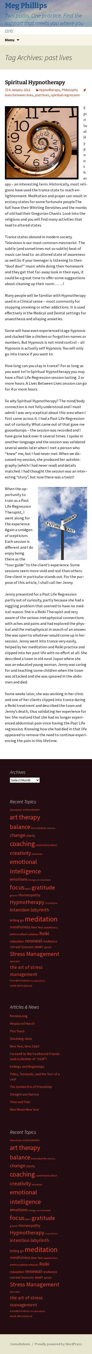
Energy (32, 879)
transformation (20, 980)
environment (44, 879)
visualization (38, 980)
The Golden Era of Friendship (31, 1087)
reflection (33, 934)
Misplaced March (22, 1023)
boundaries (38, 828)
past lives (42, 95)
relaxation (17, 941)
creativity (20, 852)
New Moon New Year (24, 1109)
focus (17, 887)
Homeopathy (29, 895)
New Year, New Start (24, 1046)
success (15, 961)
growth (14, 895)
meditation (41, 918)
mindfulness (20, 927)
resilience (50, 941)
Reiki (44, 933)
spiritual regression (65, 95)
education (37, 854)
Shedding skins (21, 1038)
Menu (9, 39)
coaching (22, 843)
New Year (37, 927)
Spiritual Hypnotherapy (35, 82)
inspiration (51, 903)
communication (46, 845)
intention (20, 910)
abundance (16, 809)
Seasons (27, 947)
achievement (31, 809)
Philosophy (70, 90)
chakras (51, 828)
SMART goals (43, 947)
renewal (33, 941)
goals (28, 888)
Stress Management (34, 954)
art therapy (25, 817)
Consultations (20, 1344)
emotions (18, 879)
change (17, 835)
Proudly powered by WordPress (58, 1344)
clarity (30, 835)
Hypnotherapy (49, 90)
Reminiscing (18, 1016)
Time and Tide (20, 1102)
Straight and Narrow (24, 1094)
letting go (17, 920)
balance (20, 827)
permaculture (18, 934)
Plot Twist (17, 1031)
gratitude (43, 887)
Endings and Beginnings (27, 1066)
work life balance (21, 985)
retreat (15, 947)
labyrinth (39, 910)
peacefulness (51, 927)
